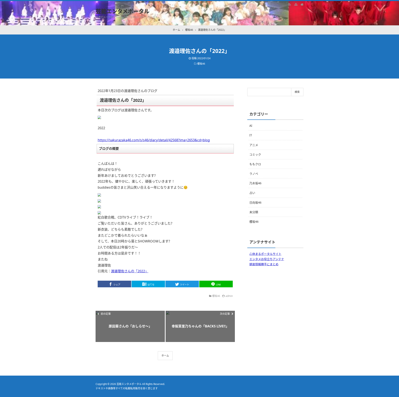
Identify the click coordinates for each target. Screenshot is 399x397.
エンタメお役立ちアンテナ (266, 259)
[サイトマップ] (296, 4)
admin (229, 296)
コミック (255, 154)
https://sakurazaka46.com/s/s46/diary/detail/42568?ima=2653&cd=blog (154, 140)
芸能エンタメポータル (122, 11)
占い (252, 193)
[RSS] (289, 4)
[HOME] (302, 4)
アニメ (253, 145)
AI (250, 126)
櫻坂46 (201, 63)
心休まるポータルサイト (265, 254)
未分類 (253, 212)
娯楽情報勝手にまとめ (263, 264)
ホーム (165, 355)
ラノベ (253, 174)
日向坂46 (255, 202)
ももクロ (255, 164)
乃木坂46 (255, 183)
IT (250, 135)
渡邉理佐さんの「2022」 (129, 271)
